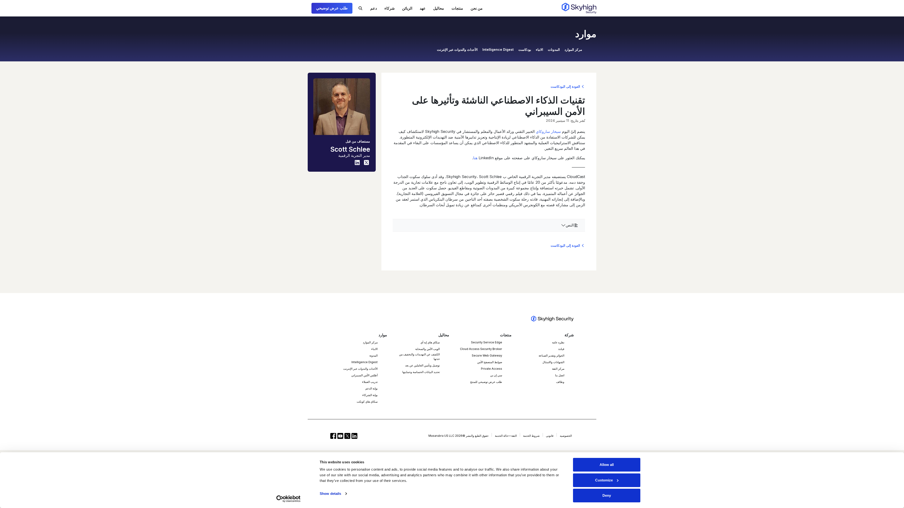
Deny (606, 495)
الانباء (539, 50)
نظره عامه (558, 342)
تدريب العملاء (370, 382)
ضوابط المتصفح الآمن (489, 362)
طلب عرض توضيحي (332, 8)
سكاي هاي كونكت (367, 401)
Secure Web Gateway (487, 355)
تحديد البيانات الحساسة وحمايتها (421, 372)
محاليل (438, 8)
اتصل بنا (559, 375)
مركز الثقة (558, 368)
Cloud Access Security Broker (481, 349)
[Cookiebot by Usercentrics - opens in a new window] (288, 498)
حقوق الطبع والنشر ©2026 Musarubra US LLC (458, 435)
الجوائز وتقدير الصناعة (551, 355)
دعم (373, 8)
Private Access (491, 368)
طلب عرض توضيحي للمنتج (486, 382)
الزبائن (407, 8)
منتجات (457, 8)
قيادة (561, 349)
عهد (423, 8)
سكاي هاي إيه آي (430, 342)
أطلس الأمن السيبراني (364, 375)
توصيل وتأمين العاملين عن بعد (422, 365)
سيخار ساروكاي (548, 131)
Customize (604, 480)
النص (570, 225)
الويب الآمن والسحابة (427, 349)
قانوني (549, 435)
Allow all (607, 465)
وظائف (560, 382)
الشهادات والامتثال (553, 362)
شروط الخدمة (531, 435)
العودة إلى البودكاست (566, 86)
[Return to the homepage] (579, 8)
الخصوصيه (566, 435)
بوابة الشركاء (370, 395)
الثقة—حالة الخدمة (506, 435)
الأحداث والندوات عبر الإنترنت (457, 50)
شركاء (389, 8)
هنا (475, 157)
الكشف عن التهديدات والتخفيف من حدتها (419, 356)
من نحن (477, 8)
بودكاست (524, 50)
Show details (330, 494)
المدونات (554, 50)
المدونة (373, 355)
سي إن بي (496, 375)
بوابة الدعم (371, 388)
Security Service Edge (486, 342)
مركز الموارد (573, 50)
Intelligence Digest (498, 50)
